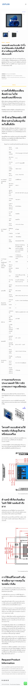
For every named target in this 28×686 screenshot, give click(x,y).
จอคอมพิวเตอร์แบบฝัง (14, 77)
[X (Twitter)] (4, 680)
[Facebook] (2, 680)
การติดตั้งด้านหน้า (9, 75)
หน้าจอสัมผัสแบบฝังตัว (17, 75)
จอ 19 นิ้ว (8, 77)
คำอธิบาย (14, 84)
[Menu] (25, 4)
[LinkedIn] (8, 680)
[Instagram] (6, 680)
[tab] (14, 84)
